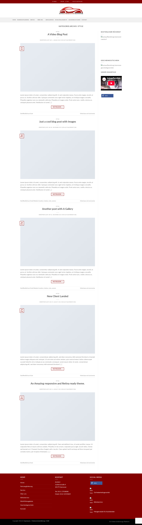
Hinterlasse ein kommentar (87, 113)
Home (14, 19)
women (54, 201)
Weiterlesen (57, 107)
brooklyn (41, 201)
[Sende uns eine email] (125, 1)
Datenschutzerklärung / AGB (40, 521)
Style (57, 31)
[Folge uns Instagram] (123, 1)
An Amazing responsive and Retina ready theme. (58, 383)
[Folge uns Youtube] (128, 1)
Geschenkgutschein (74, 19)
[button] (107, 95)
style (50, 201)
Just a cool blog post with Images (57, 121)
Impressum (27, 521)
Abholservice (50, 19)
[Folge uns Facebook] (121, 1)
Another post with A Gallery (57, 209)
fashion (46, 201)
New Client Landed (57, 296)
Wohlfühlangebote (61, 19)
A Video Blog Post (58, 34)
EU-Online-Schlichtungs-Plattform (119, 521)
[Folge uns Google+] (127, 1)
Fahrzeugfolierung (23, 19)
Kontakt (84, 19)
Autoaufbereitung (69, 40)
